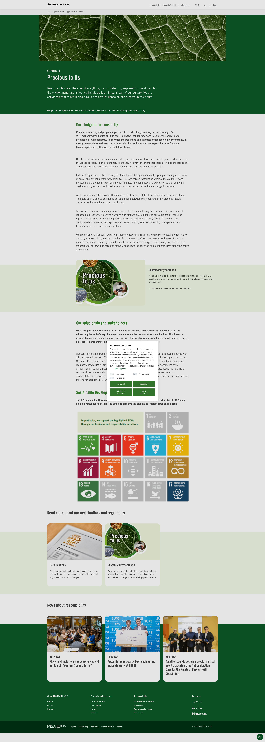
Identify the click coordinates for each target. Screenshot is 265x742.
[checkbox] (112, 374)
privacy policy (120, 369)
